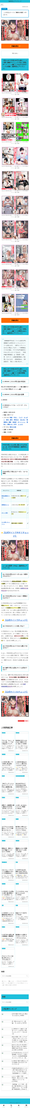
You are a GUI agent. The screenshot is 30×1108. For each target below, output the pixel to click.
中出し (15, 417)
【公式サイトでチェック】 (16, 620)
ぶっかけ (20, 424)
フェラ (21, 417)
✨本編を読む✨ (15, 46)
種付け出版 (13, 427)
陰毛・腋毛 (9, 420)
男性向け (16, 420)
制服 (11, 417)
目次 (13, 53)
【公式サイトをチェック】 (16, 692)
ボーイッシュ (21, 422)
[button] (27, 976)
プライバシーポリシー (15, 1102)
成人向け (22, 420)
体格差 (14, 422)
